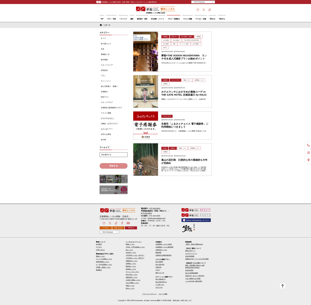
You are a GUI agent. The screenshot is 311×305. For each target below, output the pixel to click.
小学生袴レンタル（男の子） (135, 258)
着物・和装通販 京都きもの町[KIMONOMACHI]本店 (195, 266)
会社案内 (99, 244)
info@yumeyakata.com (156, 218)
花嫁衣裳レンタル (131, 277)
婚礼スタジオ (160, 273)
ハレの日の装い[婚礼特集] (193, 281)
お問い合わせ (118, 228)
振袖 (174, 43)
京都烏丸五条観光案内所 (164, 255)
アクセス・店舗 (200, 19)
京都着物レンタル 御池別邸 (164, 247)
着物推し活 (105, 54)
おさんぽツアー (107, 129)
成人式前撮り (176, 40)
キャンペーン (106, 81)
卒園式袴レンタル (131, 261)
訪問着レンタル (131, 263)
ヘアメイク (123, 19)
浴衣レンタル (130, 288)
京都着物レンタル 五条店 (164, 244)
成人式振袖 (166, 40)
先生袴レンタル (131, 252)
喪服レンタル (130, 285)
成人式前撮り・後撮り (109, 86)
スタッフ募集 (163, 294)
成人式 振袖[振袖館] (191, 273)
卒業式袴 (158, 267)
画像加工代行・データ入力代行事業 (197, 259)
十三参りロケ (160, 284)
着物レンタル (187, 80)
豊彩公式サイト (190, 251)
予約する (212, 19)
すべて (103, 38)
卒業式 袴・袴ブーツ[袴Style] (194, 276)
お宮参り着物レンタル (133, 280)
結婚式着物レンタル (102, 262)
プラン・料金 (111, 19)
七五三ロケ (159, 287)
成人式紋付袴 (160, 264)
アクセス (106, 228)
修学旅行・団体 (142, 19)
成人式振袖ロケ (161, 279)
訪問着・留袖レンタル (103, 267)
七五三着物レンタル (132, 283)
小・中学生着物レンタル (104, 264)
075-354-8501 (146, 213)
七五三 (158, 270)
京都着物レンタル (198, 80)
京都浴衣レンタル (161, 250)
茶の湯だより (106, 43)
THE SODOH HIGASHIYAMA (191, 40)
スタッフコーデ (107, 65)
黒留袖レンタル (131, 266)
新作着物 (104, 59)
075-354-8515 (154, 208)
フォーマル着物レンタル (104, 259)
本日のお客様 (106, 134)
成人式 (165, 47)
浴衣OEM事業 (189, 256)
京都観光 (104, 91)
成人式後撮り (196, 43)
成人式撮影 (166, 43)
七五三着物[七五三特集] (193, 278)
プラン (103, 75)
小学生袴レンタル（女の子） (135, 255)
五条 (102, 49)
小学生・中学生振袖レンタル (135, 247)
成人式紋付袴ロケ (161, 282)
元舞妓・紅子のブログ (109, 123)
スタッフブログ (107, 102)
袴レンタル (129, 250)
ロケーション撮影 (184, 43)
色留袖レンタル (131, 269)
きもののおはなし (107, 118)
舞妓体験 (158, 252)
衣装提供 (104, 70)
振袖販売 (99, 270)
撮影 (131, 19)
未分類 (103, 139)
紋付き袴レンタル (131, 274)
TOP (102, 19)
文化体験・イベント (157, 19)
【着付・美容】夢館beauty (194, 244)
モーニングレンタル (132, 272)
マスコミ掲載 (187, 19)
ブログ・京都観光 (174, 19)
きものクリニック (191, 253)
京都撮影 (198, 36)
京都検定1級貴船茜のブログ (111, 107)
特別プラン (105, 97)
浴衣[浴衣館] (189, 270)
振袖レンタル (130, 244)
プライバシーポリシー (149, 294)
